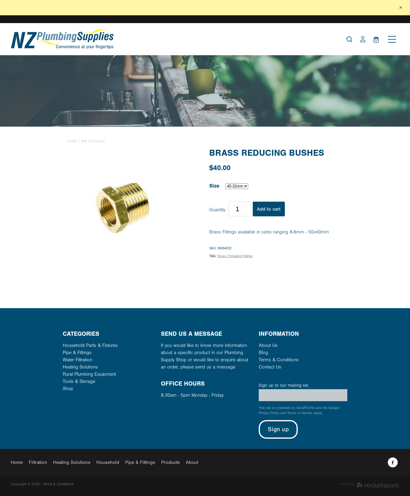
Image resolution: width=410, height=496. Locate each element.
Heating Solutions (80, 367)
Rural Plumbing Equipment (89, 374)
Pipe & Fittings (93, 141)
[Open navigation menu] (392, 39)
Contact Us (270, 367)
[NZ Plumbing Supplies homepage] (156, 39)
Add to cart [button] (269, 209)
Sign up (278, 429)
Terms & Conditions (279, 359)
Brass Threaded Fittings (235, 256)
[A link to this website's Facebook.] (393, 462)
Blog (263, 352)
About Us (268, 345)
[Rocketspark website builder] (369, 486)
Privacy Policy (269, 413)
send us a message (215, 367)
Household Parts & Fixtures (90, 345)
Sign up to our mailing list (283, 385)
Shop (68, 388)
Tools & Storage (79, 381)
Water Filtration (77, 359)
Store (72, 141)
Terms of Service (299, 413)
